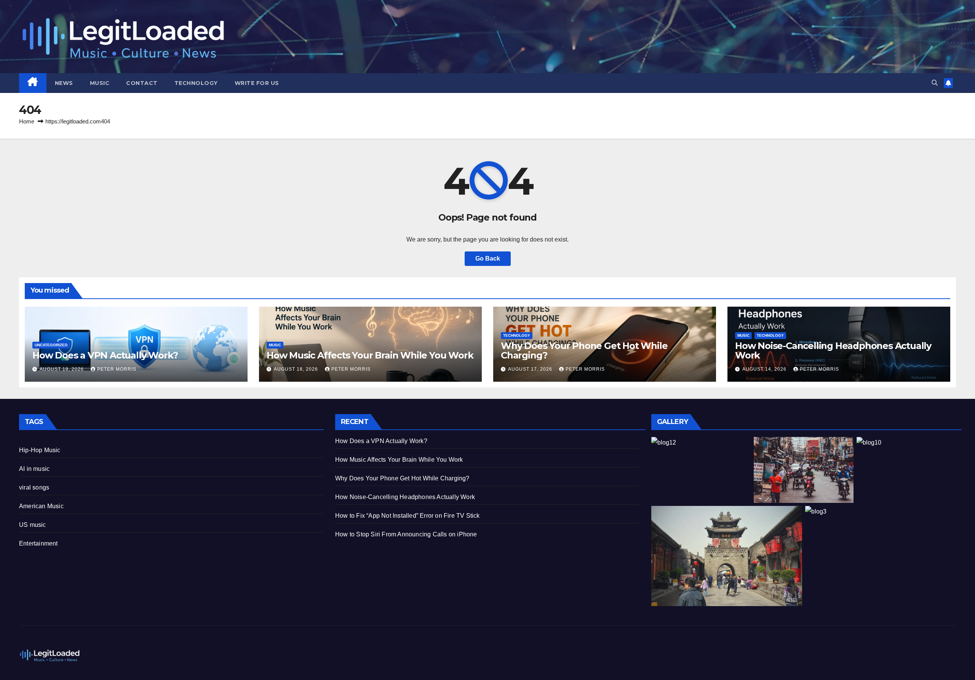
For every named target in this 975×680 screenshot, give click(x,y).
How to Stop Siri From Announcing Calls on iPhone (406, 534)
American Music (41, 506)
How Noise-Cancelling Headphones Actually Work (833, 350)
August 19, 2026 (62, 369)
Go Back (487, 258)
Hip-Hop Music (40, 450)
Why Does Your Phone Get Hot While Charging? (584, 350)
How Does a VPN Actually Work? (105, 355)
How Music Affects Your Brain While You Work (370, 355)
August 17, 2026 (531, 369)
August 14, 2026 (765, 369)
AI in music (34, 469)
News (64, 83)
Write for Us (257, 83)
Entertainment (38, 543)
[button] (935, 83)
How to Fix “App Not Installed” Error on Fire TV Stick (407, 515)
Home (26, 121)
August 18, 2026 (297, 369)
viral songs (34, 487)
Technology (196, 83)
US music (32, 525)
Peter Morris (116, 369)
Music (100, 83)
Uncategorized (51, 345)
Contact (142, 83)
